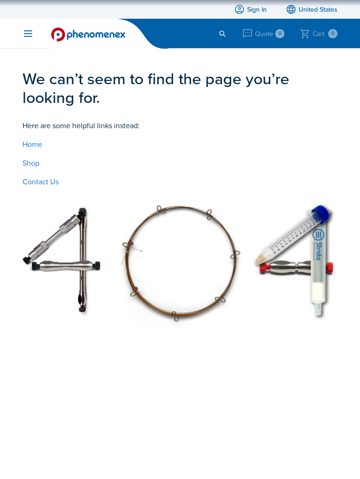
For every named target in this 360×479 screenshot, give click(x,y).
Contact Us (40, 181)
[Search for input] (222, 33)
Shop (30, 163)
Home (32, 144)
